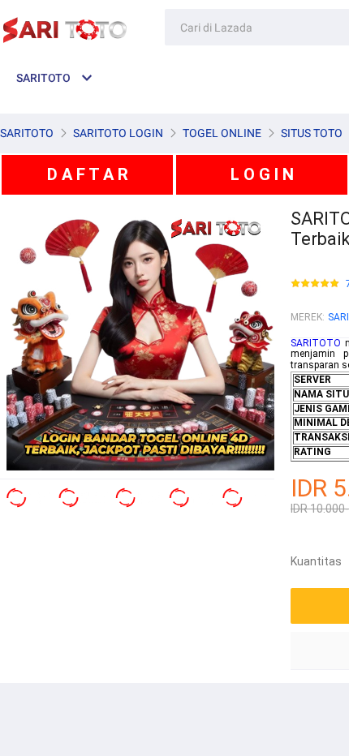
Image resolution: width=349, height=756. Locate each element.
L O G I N (262, 174)
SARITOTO (316, 343)
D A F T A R (87, 174)
